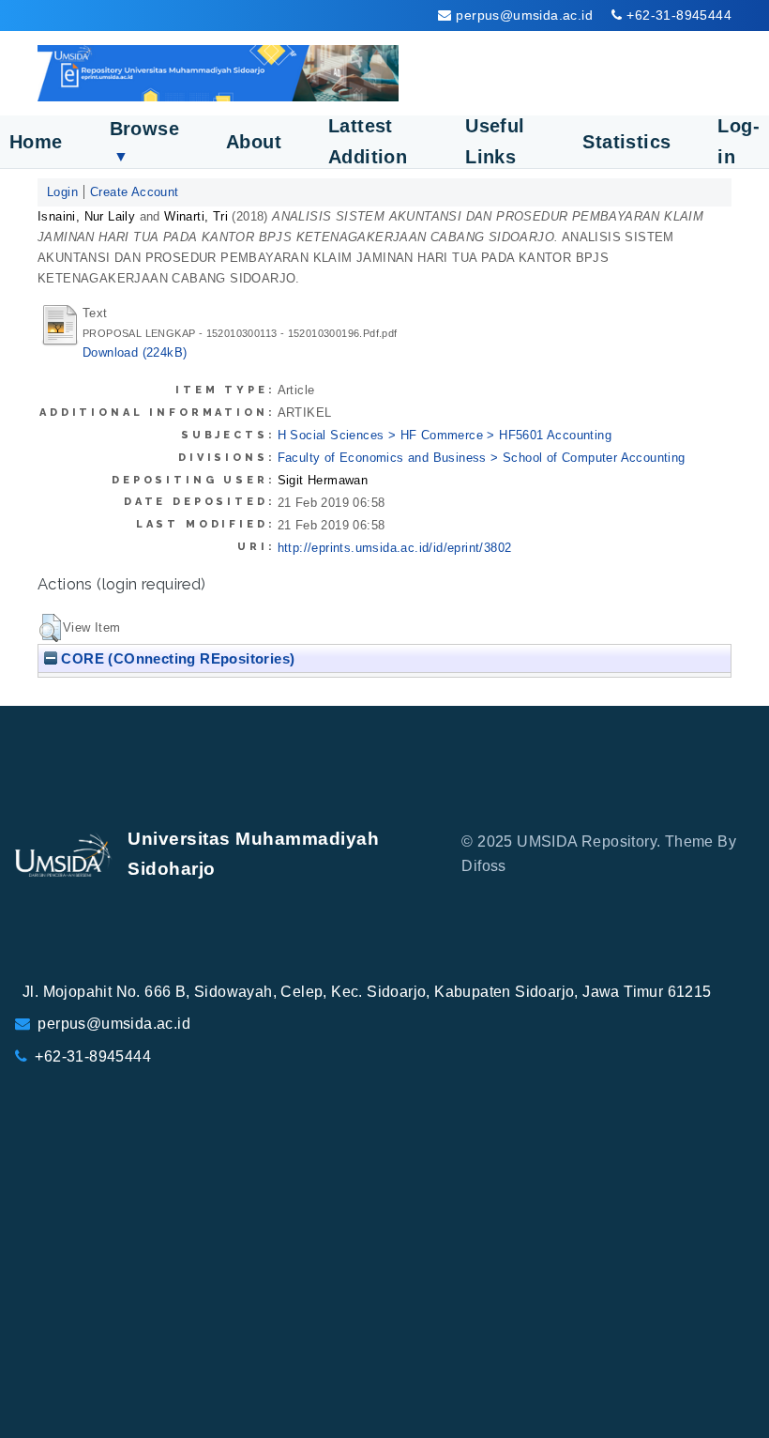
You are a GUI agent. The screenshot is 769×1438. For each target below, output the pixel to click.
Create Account (134, 192)
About (253, 141)
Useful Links (494, 141)
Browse (144, 141)
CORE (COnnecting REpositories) (175, 658)
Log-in (738, 141)
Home (36, 141)
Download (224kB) (135, 352)
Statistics (626, 141)
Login (62, 192)
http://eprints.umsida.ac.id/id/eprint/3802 (395, 548)
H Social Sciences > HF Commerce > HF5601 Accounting (444, 435)
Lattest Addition (367, 141)
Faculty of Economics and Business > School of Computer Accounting (482, 458)
